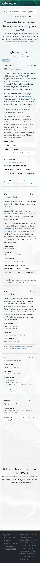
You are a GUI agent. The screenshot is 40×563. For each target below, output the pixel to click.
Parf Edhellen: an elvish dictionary (8, 3)
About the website (12, 543)
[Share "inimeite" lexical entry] (29, 65)
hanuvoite (29, 78)
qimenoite (28, 96)
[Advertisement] (20, 445)
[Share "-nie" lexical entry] (30, 291)
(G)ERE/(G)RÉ (23, 124)
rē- (8, 380)
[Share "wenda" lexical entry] (30, 401)
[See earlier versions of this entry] (31, 65)
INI (22, 76)
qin (34, 99)
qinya (33, 107)
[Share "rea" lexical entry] (30, 357)
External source (15, 181)
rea (5, 234)
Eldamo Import (29, 183)
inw (8, 255)
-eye (9, 341)
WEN (10, 410)
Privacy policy (11, 548)
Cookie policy (10, 546)
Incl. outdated (21, 16)
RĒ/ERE (12, 382)
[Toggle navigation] (36, 3)
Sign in (8, 540)
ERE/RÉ (10, 385)
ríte (20, 127)
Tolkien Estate (25, 559)
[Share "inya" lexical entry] (30, 194)
